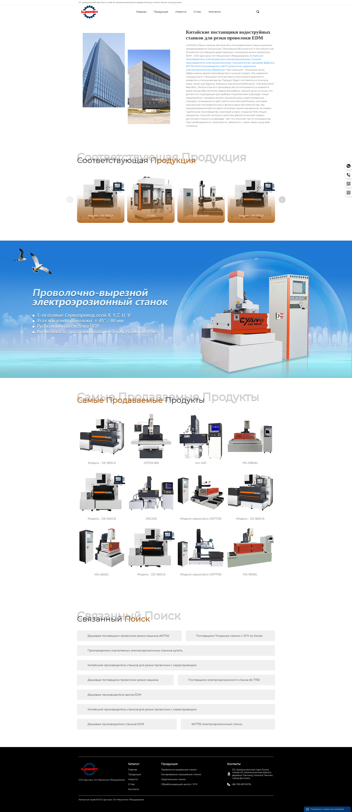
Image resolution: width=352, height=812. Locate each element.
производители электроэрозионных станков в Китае (218, 62)
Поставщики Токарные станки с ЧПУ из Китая (229, 635)
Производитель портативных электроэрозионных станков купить (135, 650)
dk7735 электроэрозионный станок (216, 724)
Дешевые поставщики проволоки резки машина (123, 680)
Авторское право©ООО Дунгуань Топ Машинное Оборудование (111, 799)
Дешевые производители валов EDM (114, 694)
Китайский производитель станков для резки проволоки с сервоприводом (142, 665)
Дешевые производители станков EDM (116, 724)
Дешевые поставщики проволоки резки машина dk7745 (128, 635)
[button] (282, 199)
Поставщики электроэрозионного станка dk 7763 (224, 680)
